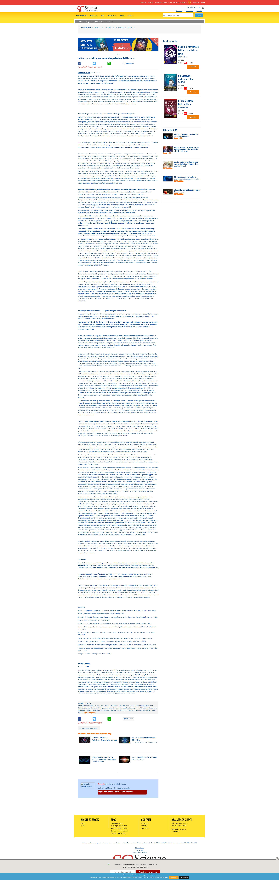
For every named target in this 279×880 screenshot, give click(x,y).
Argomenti (119, 27)
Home (81, 21)
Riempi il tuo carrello (193, 7)
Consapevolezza (116, 823)
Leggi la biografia (89, 713)
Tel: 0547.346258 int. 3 (180, 823)
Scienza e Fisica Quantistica (102, 21)
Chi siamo (179, 11)
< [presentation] (117, 54)
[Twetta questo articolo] (100, 63)
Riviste (92, 15)
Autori (130, 27)
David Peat (181, 82)
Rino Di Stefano (183, 107)
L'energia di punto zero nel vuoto (144, 757)
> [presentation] (119, 54)
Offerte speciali (81, 15)
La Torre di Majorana (99, 738)
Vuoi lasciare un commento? (89, 728)
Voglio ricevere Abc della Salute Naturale (115, 791)
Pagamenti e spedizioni (140, 852)
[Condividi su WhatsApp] (114, 63)
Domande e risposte (179, 829)
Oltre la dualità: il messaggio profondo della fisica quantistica (104, 758)
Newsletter (189, 11)
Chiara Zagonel (182, 57)
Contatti (199, 11)
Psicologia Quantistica (119, 826)
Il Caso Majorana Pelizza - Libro (185, 102)
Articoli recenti (85, 27)
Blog (103, 15)
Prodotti (111, 15)
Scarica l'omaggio (148, 872)
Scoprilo (193, 67)
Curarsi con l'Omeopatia (119, 831)
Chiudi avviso (184, 877)
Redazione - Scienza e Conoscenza (104, 740)
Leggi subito (178, 138)
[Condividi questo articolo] (85, 63)
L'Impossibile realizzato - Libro (185, 77)
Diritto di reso (139, 848)
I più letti (108, 27)
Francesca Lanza (98, 762)
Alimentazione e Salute (119, 828)
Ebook (83, 826)
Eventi (122, 15)
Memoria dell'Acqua (118, 833)
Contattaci (175, 832)
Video (130, 15)
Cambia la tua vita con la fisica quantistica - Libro (188, 50)
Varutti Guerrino (138, 759)
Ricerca (97, 27)
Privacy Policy (174, 877)
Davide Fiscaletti (84, 73)
